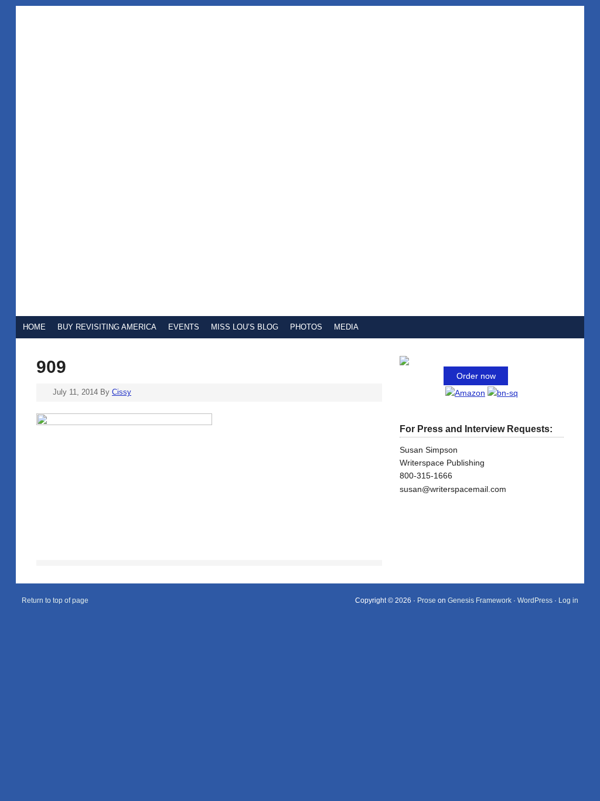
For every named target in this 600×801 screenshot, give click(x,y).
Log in (568, 600)
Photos (306, 327)
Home (34, 327)
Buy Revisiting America (106, 327)
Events (183, 327)
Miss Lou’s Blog (244, 327)
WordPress (535, 600)
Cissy (121, 392)
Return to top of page (55, 600)
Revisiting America (156, 161)
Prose (426, 600)
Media (346, 327)
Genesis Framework (480, 600)
